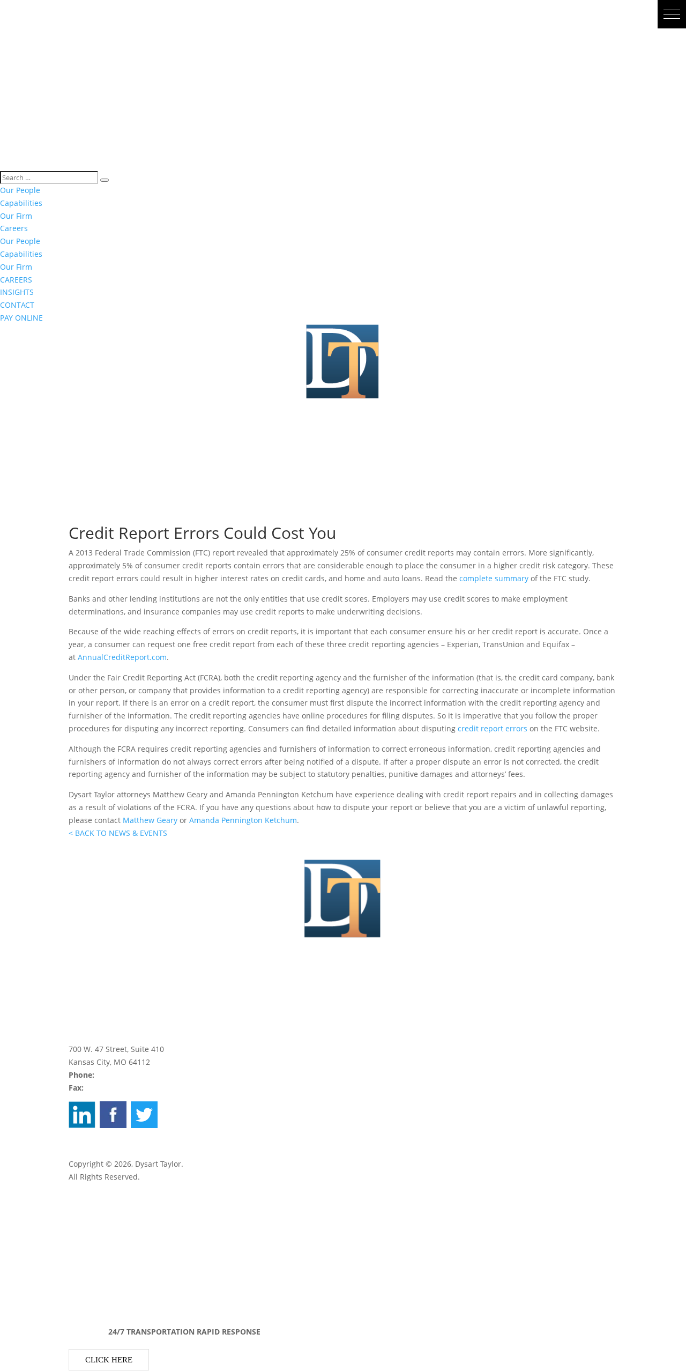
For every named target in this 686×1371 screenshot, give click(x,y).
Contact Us (88, 1240)
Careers (14, 228)
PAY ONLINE (21, 318)
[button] (672, 14)
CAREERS (16, 280)
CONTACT (17, 305)
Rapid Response (97, 1253)
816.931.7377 (109, 1088)
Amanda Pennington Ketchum (243, 820)
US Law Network (97, 1151)
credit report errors (492, 728)
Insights (83, 1266)
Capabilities (21, 203)
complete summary (493, 578)
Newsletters (90, 1278)
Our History (89, 1215)
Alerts (79, 1291)
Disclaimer (90, 1138)
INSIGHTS (17, 292)
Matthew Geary (150, 820)
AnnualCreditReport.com (122, 657)
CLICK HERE (108, 1359)
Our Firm (16, 216)
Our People (20, 190)
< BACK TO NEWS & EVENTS (118, 833)
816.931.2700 (120, 1075)
